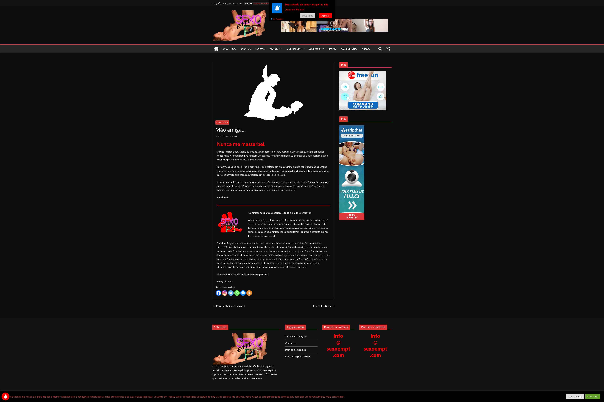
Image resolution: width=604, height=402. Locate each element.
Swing (332, 48)
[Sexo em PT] (216, 49)
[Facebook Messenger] (243, 293)
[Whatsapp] (237, 293)
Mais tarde (307, 15)
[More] (249, 293)
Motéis (274, 48)
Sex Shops (315, 48)
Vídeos (366, 48)
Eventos (246, 48)
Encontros (229, 48)
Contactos (290, 343)
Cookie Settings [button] (575, 396)
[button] (279, 49)
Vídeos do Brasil (261, 3)
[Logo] (240, 335)
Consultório (349, 48)
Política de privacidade (297, 356)
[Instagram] (224, 293)
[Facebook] (218, 293)
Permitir (325, 15)
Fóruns (260, 48)
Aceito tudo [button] (592, 396)
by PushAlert (278, 19)
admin (234, 136)
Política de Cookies (295, 349)
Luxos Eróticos (322, 306)
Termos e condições (296, 336)
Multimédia (293, 48)
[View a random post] (388, 49)
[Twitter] (231, 293)
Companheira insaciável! (230, 306)
